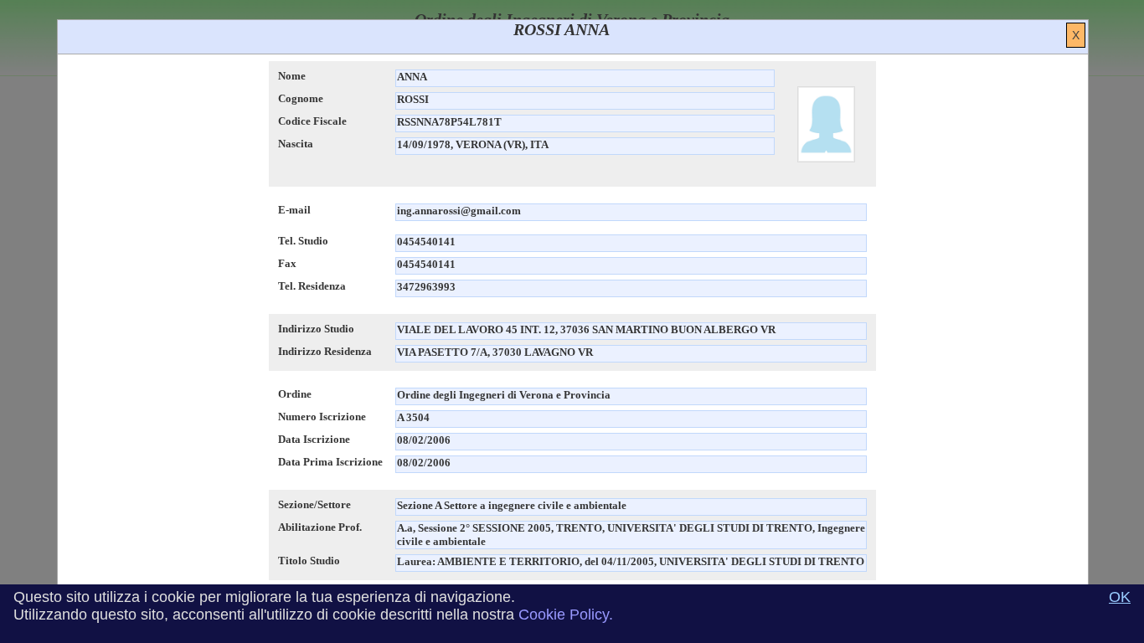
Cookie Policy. (565, 614)
